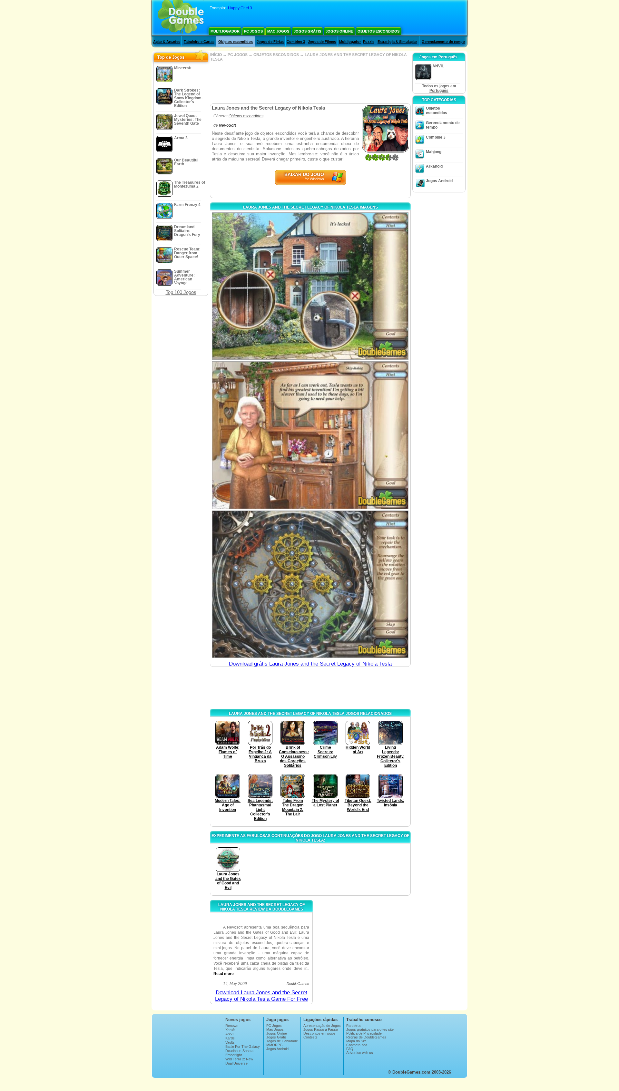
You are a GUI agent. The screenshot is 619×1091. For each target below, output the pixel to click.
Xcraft (230, 1030)
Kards (230, 1038)
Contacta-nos (357, 1045)
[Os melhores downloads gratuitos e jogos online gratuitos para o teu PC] (181, 17)
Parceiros (353, 1026)
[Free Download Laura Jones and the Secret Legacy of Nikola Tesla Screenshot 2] (310, 435)
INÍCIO (216, 55)
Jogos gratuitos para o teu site (370, 1029)
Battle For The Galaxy (242, 1046)
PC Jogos (253, 31)
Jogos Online (339, 31)
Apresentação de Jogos (322, 1026)
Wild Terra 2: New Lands (239, 1061)
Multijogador (225, 31)
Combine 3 (296, 42)
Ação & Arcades (166, 42)
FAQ (349, 1049)
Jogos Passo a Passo (320, 1029)
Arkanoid (434, 166)
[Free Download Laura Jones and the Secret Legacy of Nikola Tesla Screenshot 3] (310, 584)
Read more (223, 973)
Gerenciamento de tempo (443, 42)
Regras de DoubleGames (366, 1037)
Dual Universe (236, 1063)
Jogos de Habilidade (282, 1041)
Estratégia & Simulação (397, 42)
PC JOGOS (238, 55)
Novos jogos (238, 1019)
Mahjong (433, 152)
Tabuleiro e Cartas (199, 42)
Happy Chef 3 (240, 8)
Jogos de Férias (270, 42)
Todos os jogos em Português (439, 88)
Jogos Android (439, 181)
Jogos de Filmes (322, 42)
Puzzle (368, 42)
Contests (310, 1037)
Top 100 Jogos (181, 292)
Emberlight (233, 1055)
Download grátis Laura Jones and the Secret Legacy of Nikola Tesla (310, 664)
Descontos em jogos (319, 1033)
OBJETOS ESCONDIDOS (276, 55)
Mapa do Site (356, 1041)
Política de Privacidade (364, 1033)
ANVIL (230, 1034)
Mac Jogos (278, 31)
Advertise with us (359, 1053)
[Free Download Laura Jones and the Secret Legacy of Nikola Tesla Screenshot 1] (310, 286)
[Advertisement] (310, 82)
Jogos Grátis (307, 31)
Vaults (230, 1042)
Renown (231, 1026)
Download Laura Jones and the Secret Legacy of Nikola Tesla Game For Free (261, 995)
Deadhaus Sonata (239, 1051)
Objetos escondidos (378, 31)
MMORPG (274, 1045)
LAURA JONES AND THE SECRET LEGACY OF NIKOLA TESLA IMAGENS (310, 207)
